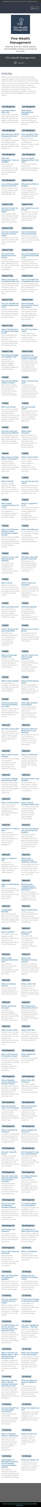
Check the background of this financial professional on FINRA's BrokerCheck (19, 1)
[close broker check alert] (38, 2)
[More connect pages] (24, 62)
